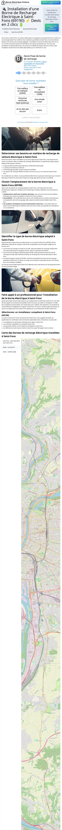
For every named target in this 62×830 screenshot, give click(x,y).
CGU (18, 122)
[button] (41, 593)
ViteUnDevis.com (36, 122)
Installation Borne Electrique (11, 29)
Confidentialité (22, 122)
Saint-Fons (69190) (17, 32)
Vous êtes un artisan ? (44, 122)
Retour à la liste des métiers (31, 117)
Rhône (6, 32)
